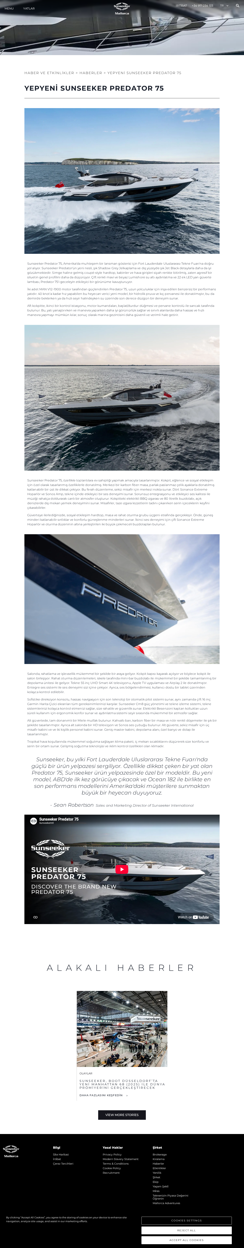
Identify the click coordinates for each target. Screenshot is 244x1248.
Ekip (155, 1182)
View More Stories (122, 1115)
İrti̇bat (181, 5)
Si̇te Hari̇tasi (61, 1154)
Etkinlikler (159, 1168)
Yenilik (157, 1172)
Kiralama (159, 1159)
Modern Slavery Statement (121, 1159)
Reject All (186, 1230)
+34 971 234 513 (202, 5)
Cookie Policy (112, 1168)
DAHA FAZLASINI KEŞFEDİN (101, 1095)
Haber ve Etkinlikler (49, 73)
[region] (122, 1230)
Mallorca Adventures (166, 1203)
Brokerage (160, 1154)
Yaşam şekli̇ (160, 1186)
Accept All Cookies (186, 1240)
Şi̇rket (156, 1177)
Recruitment (111, 1172)
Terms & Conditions (116, 1163)
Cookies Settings (186, 1220)
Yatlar (29, 8)
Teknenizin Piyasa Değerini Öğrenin (170, 1197)
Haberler (158, 1163)
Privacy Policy (112, 1154)
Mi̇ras (156, 1191)
